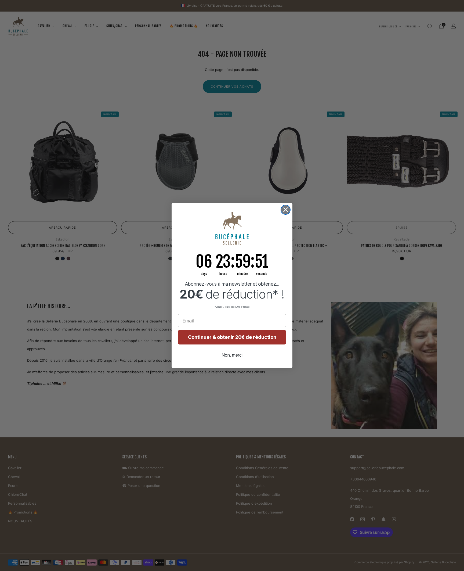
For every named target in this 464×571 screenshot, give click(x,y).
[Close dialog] (285, 209)
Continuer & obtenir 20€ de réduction (232, 337)
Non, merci (232, 355)
